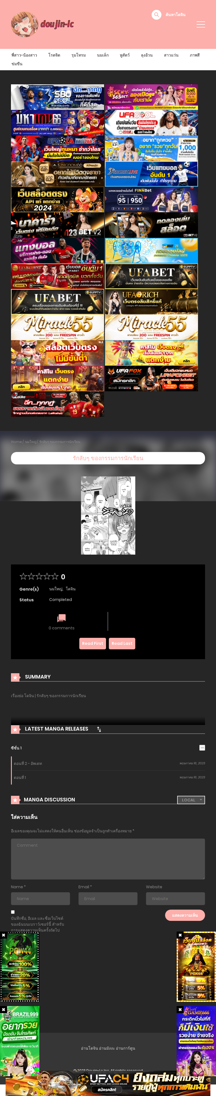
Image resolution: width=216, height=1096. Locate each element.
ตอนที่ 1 (20, 777)
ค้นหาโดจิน (176, 14)
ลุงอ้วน (147, 55)
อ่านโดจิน (89, 1048)
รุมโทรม (78, 55)
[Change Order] (99, 729)
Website (154, 887)
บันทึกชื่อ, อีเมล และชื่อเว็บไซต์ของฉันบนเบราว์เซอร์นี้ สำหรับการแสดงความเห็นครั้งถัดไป (37, 924)
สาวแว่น (171, 55)
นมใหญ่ (30, 441)
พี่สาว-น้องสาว (24, 55)
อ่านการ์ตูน (125, 1048)
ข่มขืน (17, 64)
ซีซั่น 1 (16, 748)
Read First (92, 643)
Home (16, 441)
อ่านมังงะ (107, 1048)
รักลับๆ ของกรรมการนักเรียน (59, 441)
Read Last (122, 643)
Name (17, 887)
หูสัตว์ (125, 55)
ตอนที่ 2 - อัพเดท (28, 763)
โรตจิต (54, 55)
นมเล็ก (103, 55)
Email (83, 887)
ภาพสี (195, 55)
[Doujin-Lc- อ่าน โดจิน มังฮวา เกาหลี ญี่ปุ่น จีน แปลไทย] (43, 24)
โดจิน (71, 589)
